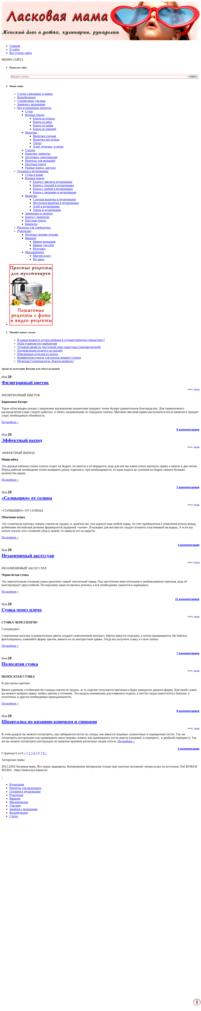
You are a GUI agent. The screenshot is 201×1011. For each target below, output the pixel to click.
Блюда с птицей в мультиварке (53, 185)
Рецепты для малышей (40, 160)
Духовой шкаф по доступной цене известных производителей (59, 347)
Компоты (31, 224)
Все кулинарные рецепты (34, 108)
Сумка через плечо (22, 609)
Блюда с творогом (37, 217)
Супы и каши (34, 174)
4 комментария (188, 545)
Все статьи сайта (20, 53)
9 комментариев (187, 429)
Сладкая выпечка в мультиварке (54, 199)
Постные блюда (35, 164)
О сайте (14, 49)
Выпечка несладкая (46, 139)
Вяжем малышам (44, 241)
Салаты (30, 150)
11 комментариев (187, 599)
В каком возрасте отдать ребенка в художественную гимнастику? (61, 340)
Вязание (30, 238)
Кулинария (16, 784)
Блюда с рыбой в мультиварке (53, 188)
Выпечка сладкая (44, 136)
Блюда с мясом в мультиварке (52, 181)
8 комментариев (187, 711)
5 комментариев (187, 487)
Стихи (13, 816)
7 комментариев (187, 653)
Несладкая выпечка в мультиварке (56, 203)
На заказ (38, 259)
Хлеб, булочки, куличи (48, 146)
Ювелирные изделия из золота (37, 354)
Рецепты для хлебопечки (34, 227)
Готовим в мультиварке (32, 171)
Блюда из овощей (44, 129)
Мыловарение (34, 252)
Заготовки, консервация (41, 157)
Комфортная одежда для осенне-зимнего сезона (49, 357)
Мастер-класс (42, 255)
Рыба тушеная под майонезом (37, 343)
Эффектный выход (22, 440)
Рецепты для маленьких (25, 788)
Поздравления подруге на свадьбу (40, 350)
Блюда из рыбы (43, 125)
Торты (37, 143)
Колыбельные (26, 97)
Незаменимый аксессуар (28, 555)
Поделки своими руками (41, 234)
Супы (29, 111)
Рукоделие (24, 231)
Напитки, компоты (37, 153)
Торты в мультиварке (47, 210)
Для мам (15, 805)
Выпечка (31, 132)
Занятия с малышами (31, 104)
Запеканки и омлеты (39, 213)
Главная (14, 46)
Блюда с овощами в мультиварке (54, 192)
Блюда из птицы (44, 118)
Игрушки (39, 248)
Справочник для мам (31, 100)
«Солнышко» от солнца (27, 497)
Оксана (196, 389)
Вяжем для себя (43, 245)
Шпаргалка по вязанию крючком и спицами (49, 721)
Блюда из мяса (42, 122)
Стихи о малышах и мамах (35, 93)
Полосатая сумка (20, 663)
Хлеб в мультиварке (46, 206)
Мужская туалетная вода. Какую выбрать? (45, 361)
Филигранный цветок (25, 382)
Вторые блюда (34, 115)
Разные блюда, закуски (40, 167)
